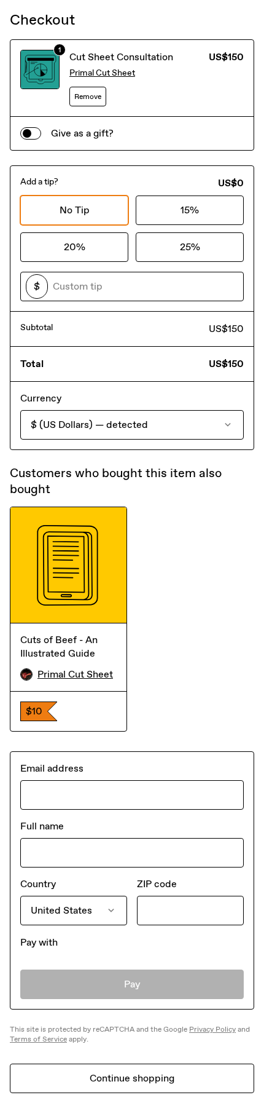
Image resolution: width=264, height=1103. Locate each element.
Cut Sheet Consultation (121, 57)
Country (38, 884)
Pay (132, 984)
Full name (42, 826)
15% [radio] (190, 210)
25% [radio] (190, 247)
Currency (40, 398)
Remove (87, 96)
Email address (51, 768)
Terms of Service (38, 1039)
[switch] (30, 133)
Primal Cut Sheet (102, 73)
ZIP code (157, 884)
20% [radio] (74, 247)
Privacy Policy (212, 1029)
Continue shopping (132, 1078)
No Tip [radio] (75, 210)
